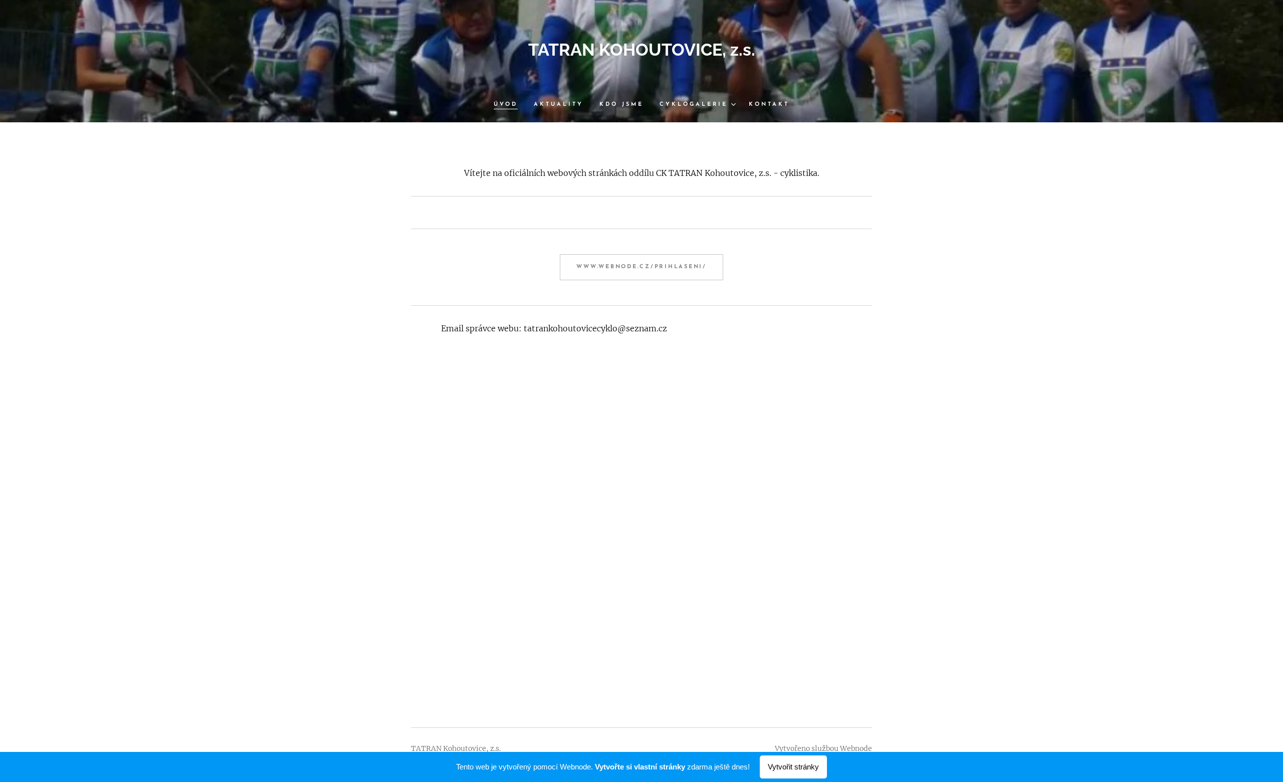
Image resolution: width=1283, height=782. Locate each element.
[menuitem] (510, 104)
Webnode (856, 748)
